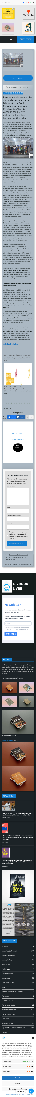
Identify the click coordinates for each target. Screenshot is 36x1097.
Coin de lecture (6, 978)
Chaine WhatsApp (7, 740)
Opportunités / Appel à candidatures (13, 1028)
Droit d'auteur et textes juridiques (12, 992)
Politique (4, 1032)
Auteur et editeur (7, 960)
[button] (33, 1038)
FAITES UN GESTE (18, 433)
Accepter (18, 1078)
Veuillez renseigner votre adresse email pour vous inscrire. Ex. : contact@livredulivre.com (16, 628)
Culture (4, 987)
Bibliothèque (6, 969)
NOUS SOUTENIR (18, 440)
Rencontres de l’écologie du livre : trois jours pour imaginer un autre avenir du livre (17, 357)
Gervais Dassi (12, 87)
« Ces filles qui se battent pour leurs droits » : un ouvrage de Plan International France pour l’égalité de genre (17, 861)
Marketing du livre (7, 1023)
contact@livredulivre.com (14, 678)
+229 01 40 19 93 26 (10, 735)
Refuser (18, 1083)
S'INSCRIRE (11, 634)
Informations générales (9, 1010)
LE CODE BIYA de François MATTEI (20, 564)
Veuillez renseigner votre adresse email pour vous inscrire (17, 618)
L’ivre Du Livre (6, 3)
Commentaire (11, 487)
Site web (9, 524)
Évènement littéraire (8, 1005)
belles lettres (6, 964)
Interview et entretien (8, 1014)
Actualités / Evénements (13, 93)
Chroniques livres (7, 973)
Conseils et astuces (8, 982)
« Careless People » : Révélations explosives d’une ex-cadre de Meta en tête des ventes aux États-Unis (17, 837)
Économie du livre (7, 1001)
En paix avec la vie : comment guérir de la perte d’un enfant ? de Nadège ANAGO (16, 557)
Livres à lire (5, 1019)
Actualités (5, 946)
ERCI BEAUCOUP (18, 448)
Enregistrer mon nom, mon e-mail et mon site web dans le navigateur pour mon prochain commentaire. (18, 535)
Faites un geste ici (18, 78)
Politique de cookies (11, 1094)
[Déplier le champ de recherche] (11, 39)
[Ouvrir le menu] (3, 39)
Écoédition (5, 996)
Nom (9, 507)
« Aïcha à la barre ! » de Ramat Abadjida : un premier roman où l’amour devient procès (16, 814)
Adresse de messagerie (14, 515)
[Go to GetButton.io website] (31, 1095)
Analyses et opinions (8, 955)
